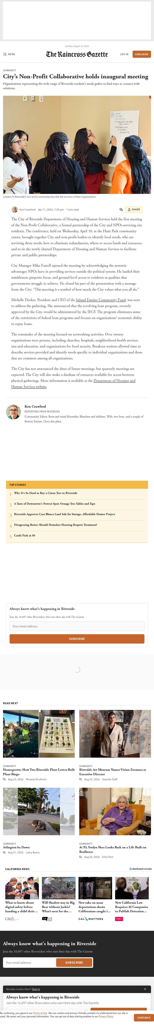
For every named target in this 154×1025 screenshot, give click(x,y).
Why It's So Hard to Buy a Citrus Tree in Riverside (45, 493)
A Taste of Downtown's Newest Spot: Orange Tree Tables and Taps (54, 504)
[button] (22, 899)
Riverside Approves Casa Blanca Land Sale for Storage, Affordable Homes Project (64, 514)
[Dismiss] (145, 989)
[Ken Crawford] (14, 209)
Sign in (36, 989)
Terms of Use (40, 1013)
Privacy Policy (106, 1016)
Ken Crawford (35, 406)
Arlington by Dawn (16, 847)
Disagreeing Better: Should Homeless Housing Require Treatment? (55, 525)
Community (9, 70)
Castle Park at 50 (24, 536)
